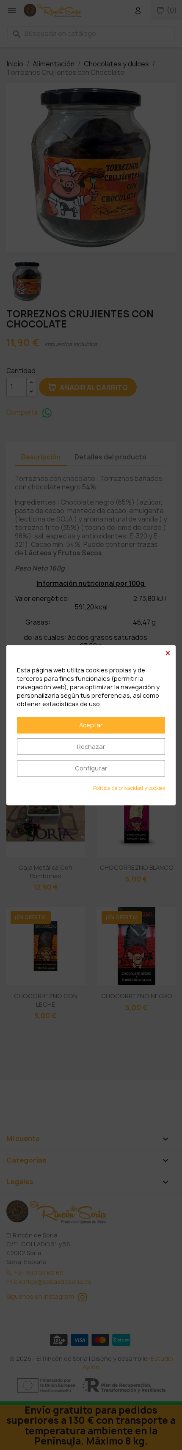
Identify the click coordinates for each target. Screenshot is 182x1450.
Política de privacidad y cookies (129, 788)
